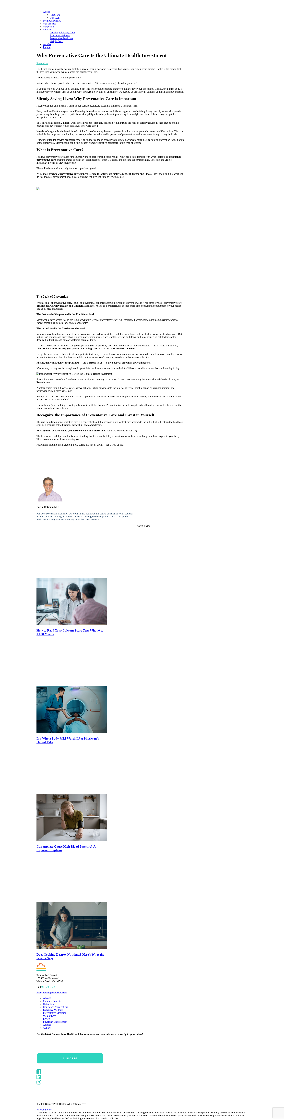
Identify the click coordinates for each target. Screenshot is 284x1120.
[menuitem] (145, 14)
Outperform (49, 26)
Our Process (49, 23)
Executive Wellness (60, 35)
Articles (47, 44)
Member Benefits (52, 20)
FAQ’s (46, 1018)
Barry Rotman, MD (61, 63)
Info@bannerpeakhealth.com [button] (51, 992)
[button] (71, 624)
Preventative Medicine (61, 38)
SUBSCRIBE (70, 1058)
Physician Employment (55, 1021)
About (46, 11)
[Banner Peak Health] (142, 4)
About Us (55, 14)
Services (47, 29)
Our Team (55, 17)
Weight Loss (56, 41)
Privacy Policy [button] (44, 1109)
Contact (47, 1027)
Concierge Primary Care (62, 32)
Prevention (42, 63)
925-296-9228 (48, 987)
